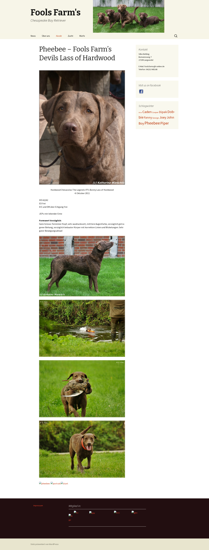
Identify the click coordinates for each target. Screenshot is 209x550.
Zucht (70, 36)
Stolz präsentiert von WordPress (45, 544)
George (155, 118)
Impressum (38, 505)
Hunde (59, 36)
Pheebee (152, 123)
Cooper (155, 112)
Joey (162, 117)
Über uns (46, 36)
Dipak (163, 112)
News (33, 36)
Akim (140, 112)
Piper (164, 123)
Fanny (148, 117)
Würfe (82, 36)
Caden (147, 112)
